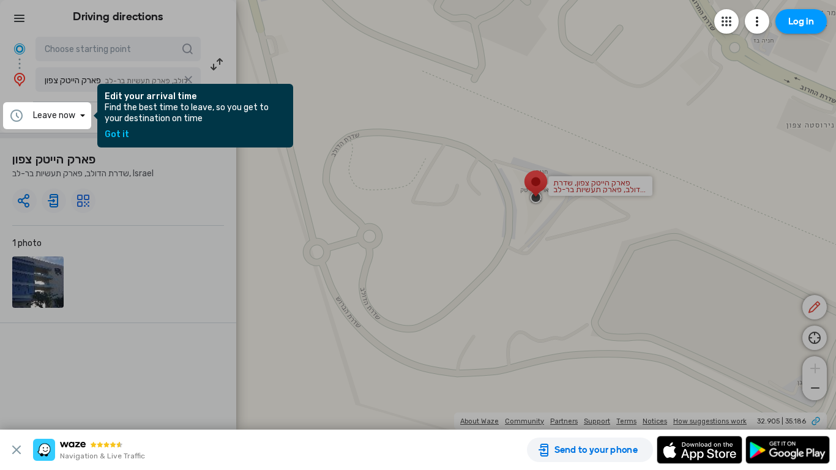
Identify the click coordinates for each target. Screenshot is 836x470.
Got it (117, 135)
